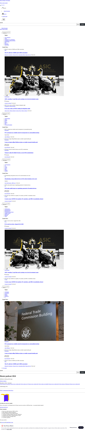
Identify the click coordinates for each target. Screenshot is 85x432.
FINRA (6, 122)
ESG (5, 42)
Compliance (5, 32)
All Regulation (7, 118)
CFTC (6, 119)
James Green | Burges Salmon (10, 110)
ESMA (6, 120)
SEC (5, 123)
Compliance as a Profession (10, 39)
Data (5, 168)
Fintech (6, 169)
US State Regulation (8, 124)
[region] (42, 427)
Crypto (6, 167)
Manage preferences (73, 427)
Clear (78, 24)
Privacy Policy (9, 429)
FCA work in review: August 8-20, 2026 (14, 224)
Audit (6, 38)
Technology (5, 160)
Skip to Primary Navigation (5, 0)
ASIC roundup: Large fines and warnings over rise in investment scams (21, 99)
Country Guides (7, 213)
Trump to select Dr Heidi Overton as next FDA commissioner (19, 152)
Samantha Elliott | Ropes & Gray (25, 54)
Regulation (7, 130)
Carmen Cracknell (8, 103)
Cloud (6, 166)
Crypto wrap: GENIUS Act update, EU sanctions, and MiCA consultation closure (24, 198)
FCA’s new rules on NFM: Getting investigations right (17, 108)
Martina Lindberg (3, 381)
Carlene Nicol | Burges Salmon (21, 110)
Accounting (7, 293)
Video (6, 216)
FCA (5, 121)
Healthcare (7, 296)
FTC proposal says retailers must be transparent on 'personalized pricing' (22, 132)
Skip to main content (4, 2)
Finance (6, 295)
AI (5, 165)
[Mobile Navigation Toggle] (3, 19)
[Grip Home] (2, 422)
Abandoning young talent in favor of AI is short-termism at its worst (21, 178)
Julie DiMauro (7, 136)
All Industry (7, 291)
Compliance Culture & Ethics (10, 40)
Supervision (7, 44)
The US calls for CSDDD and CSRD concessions (16, 52)
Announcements (8, 209)
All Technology (7, 164)
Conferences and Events (9, 212)
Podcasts (6, 215)
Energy (6, 294)
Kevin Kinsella (7, 147)
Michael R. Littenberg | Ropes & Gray (12, 54)
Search (1, 22)
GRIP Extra (7, 214)
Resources (4, 204)
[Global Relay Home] (9, 422)
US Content (4, 368)
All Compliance (7, 37)
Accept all (81, 427)
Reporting (6, 43)
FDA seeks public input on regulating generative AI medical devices (20, 188)
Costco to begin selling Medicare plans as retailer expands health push (21, 142)
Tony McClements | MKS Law (10, 183)
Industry (4, 287)
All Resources (7, 208)
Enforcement (7, 41)
